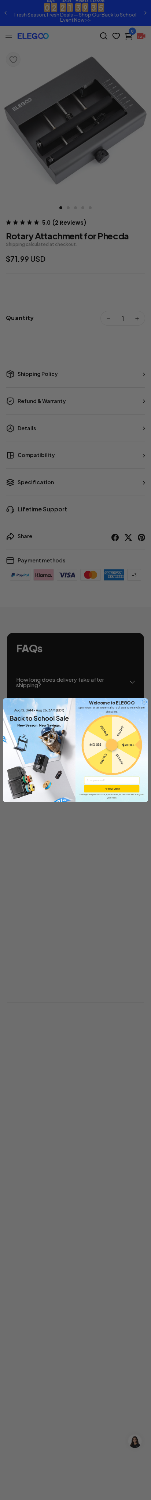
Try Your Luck (111, 788)
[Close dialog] (144, 701)
